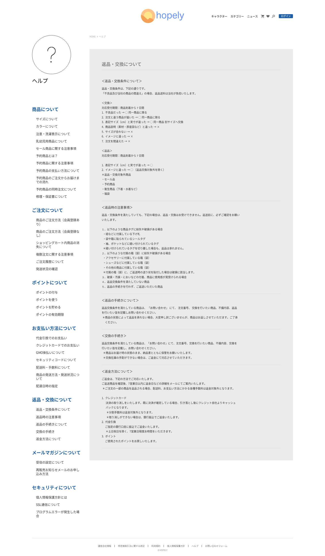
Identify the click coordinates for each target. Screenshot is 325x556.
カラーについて (47, 126)
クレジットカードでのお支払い (57, 345)
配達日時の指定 (47, 386)
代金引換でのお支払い (51, 338)
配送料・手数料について (53, 367)
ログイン (286, 16)
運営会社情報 (104, 546)
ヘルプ (195, 546)
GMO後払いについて (50, 352)
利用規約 (155, 546)
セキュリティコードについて (56, 359)
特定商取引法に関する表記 (131, 546)
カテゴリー (237, 16)
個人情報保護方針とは (51, 497)
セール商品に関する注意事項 (56, 148)
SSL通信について (48, 504)
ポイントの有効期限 (50, 314)
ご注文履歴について (50, 261)
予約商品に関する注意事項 (54, 163)
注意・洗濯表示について (53, 133)
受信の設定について (50, 462)
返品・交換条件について (53, 409)
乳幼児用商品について (51, 141)
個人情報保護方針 (176, 546)
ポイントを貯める (48, 307)
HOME (93, 36)
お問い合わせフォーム (216, 546)
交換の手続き (45, 431)
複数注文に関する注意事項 (54, 254)
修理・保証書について (51, 196)
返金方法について (48, 438)
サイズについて (47, 119)
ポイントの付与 (47, 292)
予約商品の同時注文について (56, 189)
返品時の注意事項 (48, 417)
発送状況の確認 (47, 268)
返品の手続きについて (51, 424)
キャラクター (219, 16)
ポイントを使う (47, 299)
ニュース (252, 16)
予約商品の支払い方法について (57, 170)
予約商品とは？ (47, 155)
